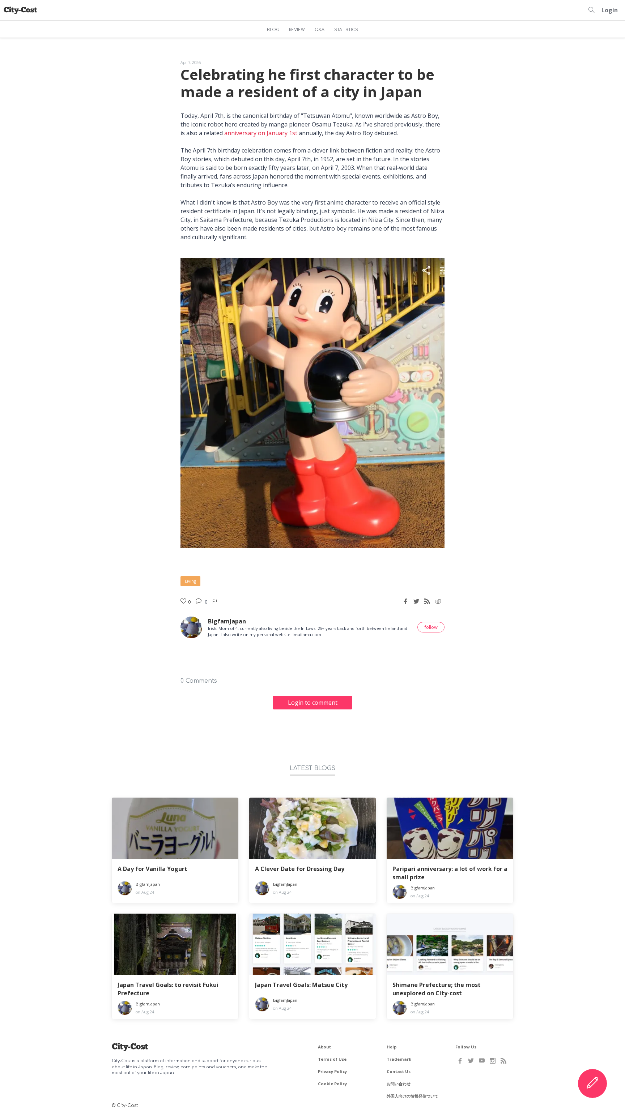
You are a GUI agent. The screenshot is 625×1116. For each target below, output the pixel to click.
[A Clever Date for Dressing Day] (312, 828)
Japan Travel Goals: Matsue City (301, 985)
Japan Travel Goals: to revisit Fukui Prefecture (168, 989)
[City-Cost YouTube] (481, 1061)
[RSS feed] (427, 601)
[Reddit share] (438, 601)
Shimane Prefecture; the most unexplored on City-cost (436, 989)
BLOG (273, 29)
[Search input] (591, 10)
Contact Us (399, 1071)
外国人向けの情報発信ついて (412, 1096)
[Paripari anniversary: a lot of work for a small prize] (450, 828)
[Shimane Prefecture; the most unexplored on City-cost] (450, 944)
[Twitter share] (416, 601)
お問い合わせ (399, 1083)
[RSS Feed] (503, 1061)
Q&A (319, 29)
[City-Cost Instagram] (492, 1061)
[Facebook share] (405, 601)
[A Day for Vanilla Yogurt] (175, 828)
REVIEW (297, 29)
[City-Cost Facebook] (460, 1061)
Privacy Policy (332, 1071)
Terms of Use (332, 1059)
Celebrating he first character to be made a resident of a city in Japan (307, 83)
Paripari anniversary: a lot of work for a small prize (449, 873)
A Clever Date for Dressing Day (299, 869)
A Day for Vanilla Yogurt (152, 869)
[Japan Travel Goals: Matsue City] (312, 944)
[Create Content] (592, 1083)
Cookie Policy (332, 1083)
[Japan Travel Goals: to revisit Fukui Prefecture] (175, 944)
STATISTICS (346, 29)
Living (190, 581)
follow (431, 627)
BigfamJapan (227, 621)
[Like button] (215, 601)
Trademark (399, 1059)
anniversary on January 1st (260, 133)
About (324, 1047)
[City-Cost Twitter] (471, 1061)
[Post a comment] (199, 601)
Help (391, 1047)
